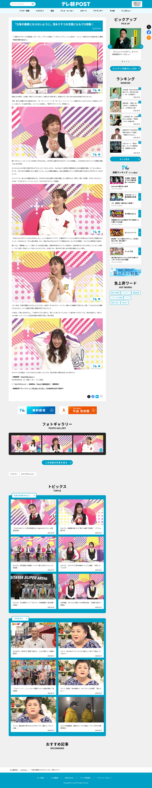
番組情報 (136, 293)
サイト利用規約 (85, 778)
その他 (112, 10)
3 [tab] (126, 61)
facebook (149, 32)
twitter (149, 27)
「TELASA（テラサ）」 (38, 388)
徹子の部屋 (115, 293)
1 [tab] (122, 61)
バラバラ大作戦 (116, 298)
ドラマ (127, 298)
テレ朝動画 (54, 778)
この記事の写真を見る (56, 462)
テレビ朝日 (40, 778)
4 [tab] (128, 61)
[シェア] (93, 396)
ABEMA (124, 303)
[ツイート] (88, 396)
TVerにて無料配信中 (43, 384)
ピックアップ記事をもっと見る (125, 68)
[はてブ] (97, 396)
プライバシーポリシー (104, 778)
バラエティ (40, 10)
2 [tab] (124, 61)
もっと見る (125, 159)
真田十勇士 (115, 303)
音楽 (52, 10)
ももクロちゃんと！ (19, 39)
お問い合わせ (69, 778)
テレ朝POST (76, 4)
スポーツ (83, 10)
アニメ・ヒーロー (67, 10)
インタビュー (126, 10)
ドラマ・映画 (24, 10)
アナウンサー (98, 10)
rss (149, 38)
